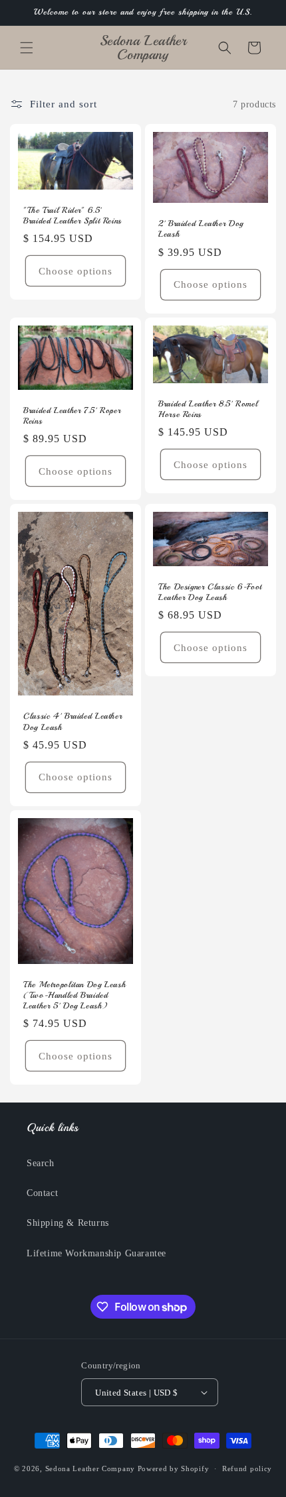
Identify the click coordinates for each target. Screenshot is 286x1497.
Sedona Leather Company (91, 1468)
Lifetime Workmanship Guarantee (96, 1253)
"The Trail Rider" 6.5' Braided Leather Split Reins (72, 215)
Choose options (75, 271)
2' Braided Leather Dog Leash (200, 228)
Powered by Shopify (174, 1468)
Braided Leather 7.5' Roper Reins (71, 415)
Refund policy (247, 1468)
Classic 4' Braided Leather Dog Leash (72, 721)
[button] (26, 47)
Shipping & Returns (68, 1223)
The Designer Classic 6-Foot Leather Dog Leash (210, 592)
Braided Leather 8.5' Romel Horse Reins (207, 408)
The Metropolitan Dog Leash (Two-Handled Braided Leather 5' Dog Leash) (74, 994)
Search (41, 1163)
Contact (42, 1193)
